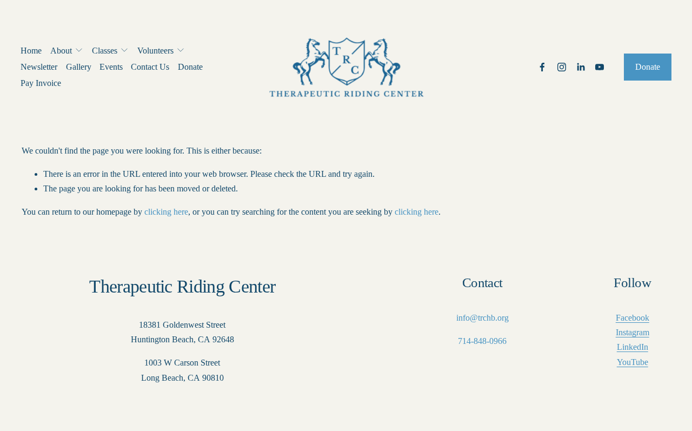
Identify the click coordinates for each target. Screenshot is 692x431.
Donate (190, 66)
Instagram (632, 332)
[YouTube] (599, 67)
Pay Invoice (41, 83)
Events (111, 66)
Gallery (78, 66)
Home (31, 50)
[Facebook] (542, 67)
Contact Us (150, 66)
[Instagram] (561, 67)
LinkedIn (632, 347)
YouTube (632, 362)
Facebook (632, 317)
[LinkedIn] (580, 67)
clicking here (166, 211)
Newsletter (39, 66)
